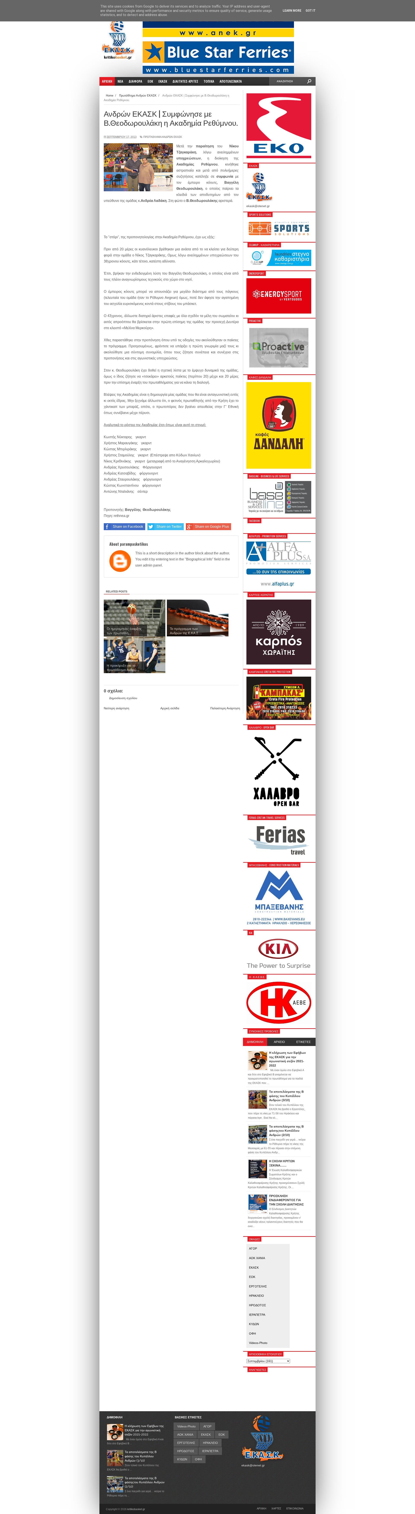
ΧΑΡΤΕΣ (276, 1508)
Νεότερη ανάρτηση (116, 708)
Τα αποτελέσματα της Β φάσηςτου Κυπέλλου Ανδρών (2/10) (144, 1482)
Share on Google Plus (212, 526)
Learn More (292, 10)
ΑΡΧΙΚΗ (261, 1508)
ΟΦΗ (252, 1333)
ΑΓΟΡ (253, 1248)
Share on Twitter (169, 526)
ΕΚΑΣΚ (254, 1267)
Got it (311, 10)
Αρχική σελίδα (169, 708)
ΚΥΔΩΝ (254, 1324)
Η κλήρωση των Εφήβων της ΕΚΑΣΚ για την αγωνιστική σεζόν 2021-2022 (144, 1430)
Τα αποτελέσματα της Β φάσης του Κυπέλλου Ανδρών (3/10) (140, 1456)
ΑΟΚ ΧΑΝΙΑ (257, 1258)
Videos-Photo (258, 1343)
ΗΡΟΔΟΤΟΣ (257, 1305)
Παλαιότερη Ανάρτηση (225, 708)
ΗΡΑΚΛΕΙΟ (256, 1295)
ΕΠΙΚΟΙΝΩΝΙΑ (294, 1508)
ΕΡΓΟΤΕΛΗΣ (258, 1286)
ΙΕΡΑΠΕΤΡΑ (257, 1314)
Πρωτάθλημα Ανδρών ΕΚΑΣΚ (162, 136)
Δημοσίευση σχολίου (123, 698)
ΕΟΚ (252, 1277)
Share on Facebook (128, 526)
